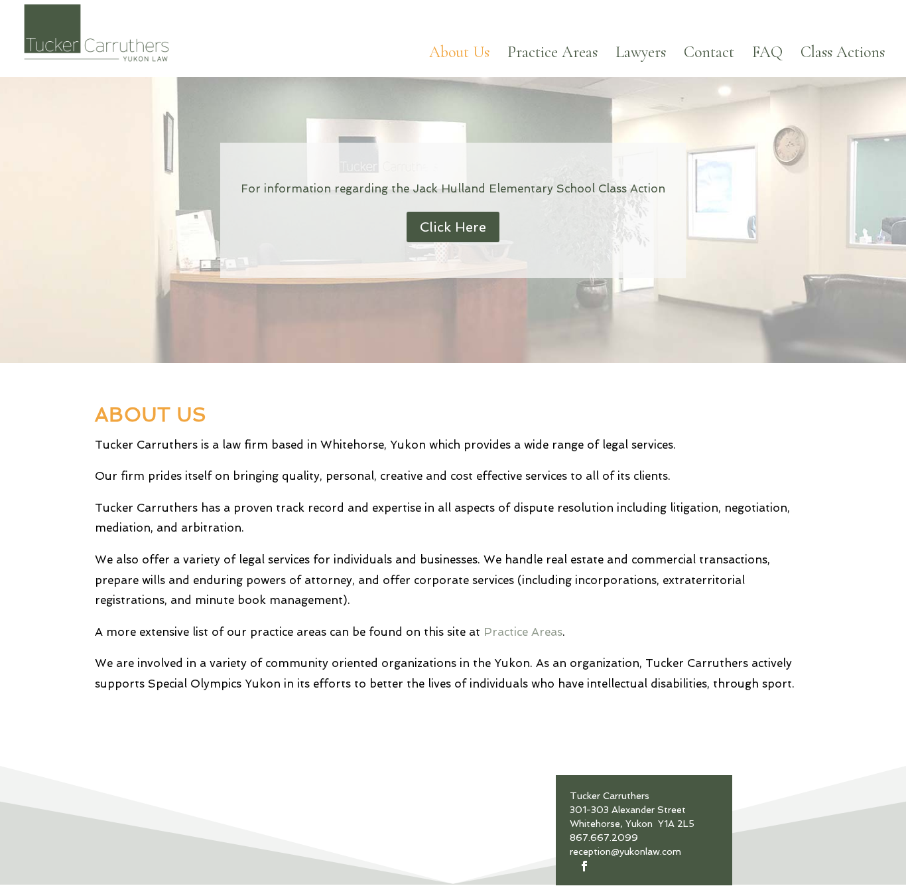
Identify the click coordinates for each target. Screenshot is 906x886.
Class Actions (843, 55)
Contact (709, 55)
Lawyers (640, 55)
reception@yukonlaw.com (625, 851)
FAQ (767, 55)
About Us (459, 55)
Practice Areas (552, 55)
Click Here (453, 227)
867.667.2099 (604, 837)
